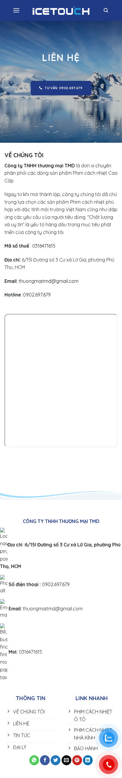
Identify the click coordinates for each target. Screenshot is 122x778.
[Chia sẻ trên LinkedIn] (88, 760)
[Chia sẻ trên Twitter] (55, 760)
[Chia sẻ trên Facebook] (45, 760)
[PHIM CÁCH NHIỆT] (61, 10)
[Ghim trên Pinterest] (77, 760)
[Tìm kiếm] (106, 10)
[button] (16, 10)
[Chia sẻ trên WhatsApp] (34, 760)
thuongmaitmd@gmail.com (48, 281)
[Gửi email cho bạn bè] (66, 760)
